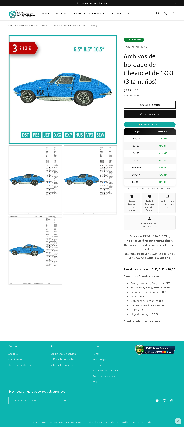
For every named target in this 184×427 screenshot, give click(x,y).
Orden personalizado (19, 365)
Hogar (96, 353)
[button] (158, 13)
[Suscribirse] (65, 400)
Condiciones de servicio (63, 353)
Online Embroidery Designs (52, 422)
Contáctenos (15, 359)
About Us (13, 353)
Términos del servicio (141, 422)
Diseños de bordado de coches (31, 25)
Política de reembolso (62, 359)
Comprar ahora (149, 114)
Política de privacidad (119, 422)
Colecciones (99, 365)
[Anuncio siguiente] (175, 3)
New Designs (99, 359)
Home (10, 25)
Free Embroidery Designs (106, 370)
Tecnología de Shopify (74, 422)
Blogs (96, 381)
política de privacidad (62, 365)
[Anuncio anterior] (9, 3)
